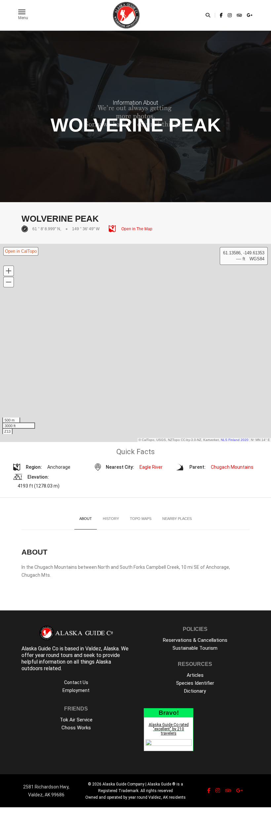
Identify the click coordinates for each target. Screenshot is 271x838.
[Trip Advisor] (239, 15)
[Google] (249, 15)
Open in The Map (136, 229)
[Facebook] (221, 15)
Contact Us (76, 682)
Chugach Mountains (232, 467)
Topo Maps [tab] (140, 519)
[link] (221, 15)
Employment (76, 690)
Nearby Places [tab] (177, 519)
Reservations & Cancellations (195, 640)
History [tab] (111, 519)
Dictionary (195, 691)
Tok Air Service (76, 720)
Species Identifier (195, 683)
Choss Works (76, 728)
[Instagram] (230, 15)
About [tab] (85, 519)
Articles (195, 675)
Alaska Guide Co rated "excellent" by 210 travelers (169, 729)
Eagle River (151, 467)
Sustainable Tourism (195, 648)
